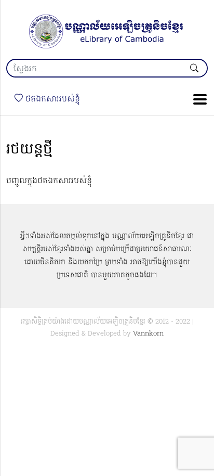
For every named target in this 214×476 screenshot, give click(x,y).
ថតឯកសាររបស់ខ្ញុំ (51, 99)
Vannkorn (148, 334)
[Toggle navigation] (197, 99)
